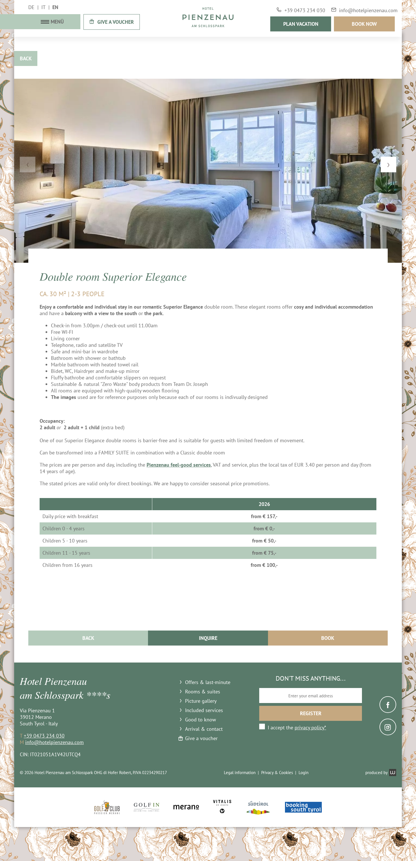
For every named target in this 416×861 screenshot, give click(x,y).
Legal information (240, 772)
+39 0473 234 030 (44, 735)
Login (303, 772)
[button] (27, 164)
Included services (204, 710)
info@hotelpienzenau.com (54, 742)
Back (26, 58)
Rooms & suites (202, 691)
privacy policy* (310, 727)
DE (31, 7)
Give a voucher (201, 738)
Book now (364, 24)
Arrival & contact (204, 729)
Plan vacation (300, 24)
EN (55, 7)
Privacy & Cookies (277, 772)
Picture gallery (200, 701)
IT (43, 7)
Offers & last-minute (207, 682)
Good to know (200, 719)
